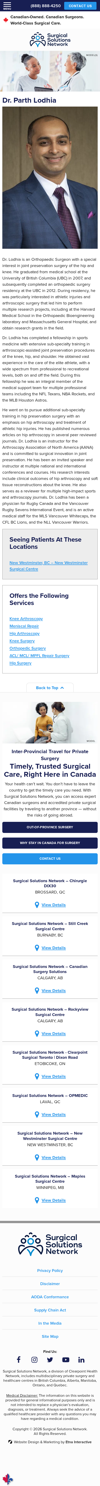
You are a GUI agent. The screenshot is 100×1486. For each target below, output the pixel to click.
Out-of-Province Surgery (50, 827)
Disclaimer (50, 1284)
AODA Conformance (50, 1297)
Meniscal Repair (24, 626)
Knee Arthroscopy (26, 619)
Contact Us (50, 858)
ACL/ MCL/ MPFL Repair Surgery (39, 656)
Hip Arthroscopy (25, 633)
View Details (54, 905)
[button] (7, 6)
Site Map (50, 1336)
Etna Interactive (79, 1442)
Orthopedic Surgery (28, 648)
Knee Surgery (22, 641)
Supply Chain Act (50, 1310)
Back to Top (47, 688)
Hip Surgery (20, 663)
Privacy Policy (50, 1271)
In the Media (50, 1323)
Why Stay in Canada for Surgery (50, 843)
